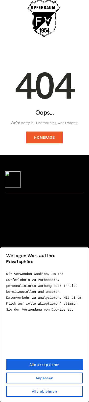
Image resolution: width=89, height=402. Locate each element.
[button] (76, 43)
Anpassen (45, 378)
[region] (44, 324)
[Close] (84, 252)
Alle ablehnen (44, 391)
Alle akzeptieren (44, 364)
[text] (44, 292)
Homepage (44, 137)
